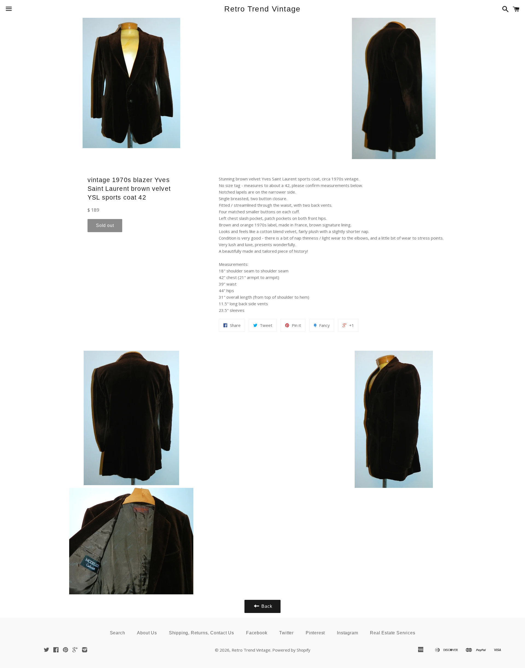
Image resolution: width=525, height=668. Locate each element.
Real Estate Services (392, 632)
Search (117, 632)
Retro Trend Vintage (262, 9)
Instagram (347, 632)
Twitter (286, 632)
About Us (147, 632)
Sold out (105, 225)
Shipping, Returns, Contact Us (201, 632)
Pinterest (315, 632)
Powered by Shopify (291, 650)
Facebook (256, 632)
